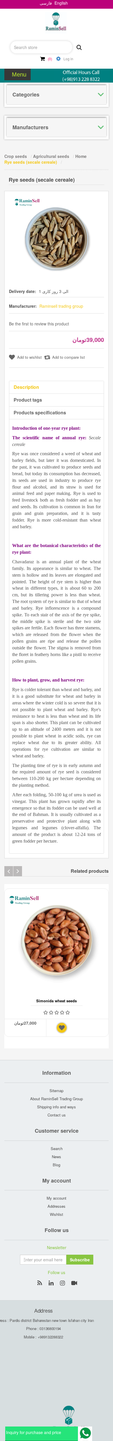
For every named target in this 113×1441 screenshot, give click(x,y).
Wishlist (56, 1214)
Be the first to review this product (39, 324)
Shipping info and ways (56, 1107)
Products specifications (40, 412)
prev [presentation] (8, 871)
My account (56, 1198)
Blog (56, 1164)
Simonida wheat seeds (56, 1000)
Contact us (57, 1115)
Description (26, 387)
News (56, 1156)
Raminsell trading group (61, 306)
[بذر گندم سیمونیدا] (56, 941)
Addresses (56, 1206)
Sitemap (56, 1090)
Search (57, 1148)
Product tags (28, 399)
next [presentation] (17, 871)
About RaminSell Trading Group (56, 1098)
